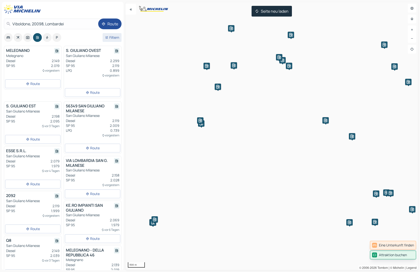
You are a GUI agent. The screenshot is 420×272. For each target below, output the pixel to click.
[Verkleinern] (412, 38)
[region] (271, 136)
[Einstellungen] (412, 19)
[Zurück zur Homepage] (23, 9)
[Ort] (412, 49)
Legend (411, 267)
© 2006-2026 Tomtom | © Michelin (381, 267)
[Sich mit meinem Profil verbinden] (412, 8)
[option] (8, 37)
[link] (393, 245)
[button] (386, 192)
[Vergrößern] (412, 29)
